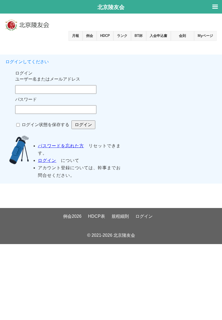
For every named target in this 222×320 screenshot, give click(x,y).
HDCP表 (96, 216)
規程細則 (120, 216)
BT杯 (139, 36)
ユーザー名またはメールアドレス (47, 79)
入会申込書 (158, 36)
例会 (89, 36)
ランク (122, 36)
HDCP (105, 36)
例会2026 (72, 216)
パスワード (26, 99)
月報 (75, 36)
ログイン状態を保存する (45, 124)
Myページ (205, 36)
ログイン (47, 160)
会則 (182, 36)
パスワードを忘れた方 (61, 145)
